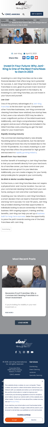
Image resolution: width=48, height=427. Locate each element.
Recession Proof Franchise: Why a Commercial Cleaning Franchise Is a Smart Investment (21, 295)
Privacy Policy (14, 402)
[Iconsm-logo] (20, 352)
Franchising (6, 229)
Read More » (9, 312)
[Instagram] (24, 352)
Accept (14, 420)
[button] (23, 14)
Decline (33, 420)
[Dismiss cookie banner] (42, 381)
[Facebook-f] (16, 352)
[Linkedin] (28, 352)
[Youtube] (32, 352)
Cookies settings (24, 415)
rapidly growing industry (26, 152)
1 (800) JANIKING (12, 14)
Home (3, 20)
